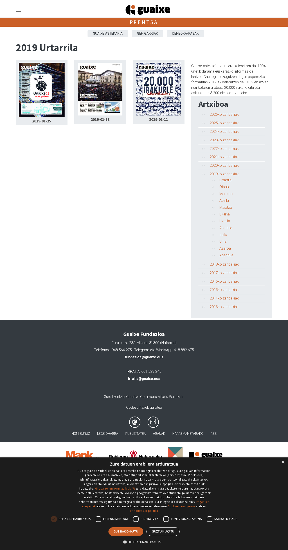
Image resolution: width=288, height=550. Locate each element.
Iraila (223, 235)
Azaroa (225, 248)
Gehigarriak (147, 33)
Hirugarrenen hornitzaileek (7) (115, 488)
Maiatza (225, 207)
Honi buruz (81, 434)
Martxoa (226, 194)
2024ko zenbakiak (224, 131)
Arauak (159, 434)
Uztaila (224, 221)
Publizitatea (135, 434)
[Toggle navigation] (18, 10)
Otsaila (224, 187)
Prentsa (144, 22)
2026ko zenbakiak (224, 114)
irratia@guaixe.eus (144, 379)
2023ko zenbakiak (224, 140)
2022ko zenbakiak (224, 148)
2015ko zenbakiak (224, 290)
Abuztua (225, 228)
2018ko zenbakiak (224, 264)
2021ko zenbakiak (224, 157)
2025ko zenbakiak (224, 123)
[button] (144, 542)
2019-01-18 (100, 119)
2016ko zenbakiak (224, 281)
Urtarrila (225, 180)
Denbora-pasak (185, 33)
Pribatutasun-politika (144, 511)
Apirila (224, 200)
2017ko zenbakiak (224, 273)
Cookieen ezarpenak (181, 506)
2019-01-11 (158, 119)
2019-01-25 (41, 121)
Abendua (226, 255)
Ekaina (224, 214)
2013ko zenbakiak (224, 307)
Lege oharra (107, 434)
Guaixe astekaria (108, 33)
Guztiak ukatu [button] (163, 531)
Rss (214, 434)
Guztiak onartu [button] (126, 531)
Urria (223, 241)
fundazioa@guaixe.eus (144, 357)
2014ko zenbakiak (224, 298)
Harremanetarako (187, 434)
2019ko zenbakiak (224, 174)
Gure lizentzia (114, 397)
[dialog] (144, 503)
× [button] (283, 462)
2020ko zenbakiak (224, 165)
